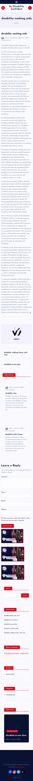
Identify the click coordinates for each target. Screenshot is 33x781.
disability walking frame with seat (14, 633)
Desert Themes (20, 767)
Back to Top (17, 777)
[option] (16, 728)
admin (7, 38)
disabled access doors (11, 620)
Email (3, 501)
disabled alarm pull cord (11, 615)
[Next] (27, 709)
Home (16, 23)
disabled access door (10, 624)
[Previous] (24, 709)
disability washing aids (11, 628)
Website (3, 509)
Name (3, 492)
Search (8, 588)
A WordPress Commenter (11, 653)
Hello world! (24, 653)
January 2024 (10, 674)
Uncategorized (14, 38)
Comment (4, 477)
